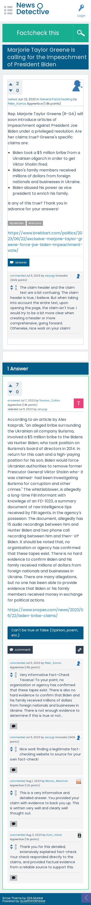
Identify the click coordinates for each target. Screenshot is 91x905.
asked (12, 99)
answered (14, 400)
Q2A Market (35, 898)
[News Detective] (33, 8)
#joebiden (17, 223)
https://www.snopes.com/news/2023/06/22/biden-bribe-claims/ (45, 612)
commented (18, 276)
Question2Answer (32, 901)
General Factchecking (56, 99)
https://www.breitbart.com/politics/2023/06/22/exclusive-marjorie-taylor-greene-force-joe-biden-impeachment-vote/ (45, 241)
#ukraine (35, 223)
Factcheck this (38, 33)
